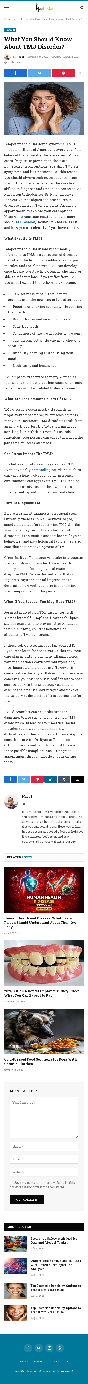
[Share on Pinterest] (63, 73)
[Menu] (6, 7)
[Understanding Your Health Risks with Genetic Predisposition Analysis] (15, 1266)
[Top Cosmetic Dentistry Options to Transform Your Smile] (15, 1291)
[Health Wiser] (44, 7)
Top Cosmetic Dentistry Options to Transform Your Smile (55, 1288)
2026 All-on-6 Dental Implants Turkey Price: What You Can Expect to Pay (41, 993)
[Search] (82, 7)
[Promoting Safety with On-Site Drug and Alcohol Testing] (15, 1244)
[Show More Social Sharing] (80, 73)
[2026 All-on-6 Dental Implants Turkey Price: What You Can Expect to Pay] (44, 962)
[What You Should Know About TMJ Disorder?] (44, 108)
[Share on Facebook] (15, 73)
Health (10, 29)
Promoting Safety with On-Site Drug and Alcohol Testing (53, 1240)
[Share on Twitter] (39, 73)
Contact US (59, 1361)
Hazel (20, 56)
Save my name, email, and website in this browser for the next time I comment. (42, 1185)
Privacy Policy (32, 1361)
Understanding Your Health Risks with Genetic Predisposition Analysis (55, 1265)
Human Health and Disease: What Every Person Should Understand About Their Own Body (41, 922)
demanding (41, 470)
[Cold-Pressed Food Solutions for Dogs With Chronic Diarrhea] (44, 1031)
